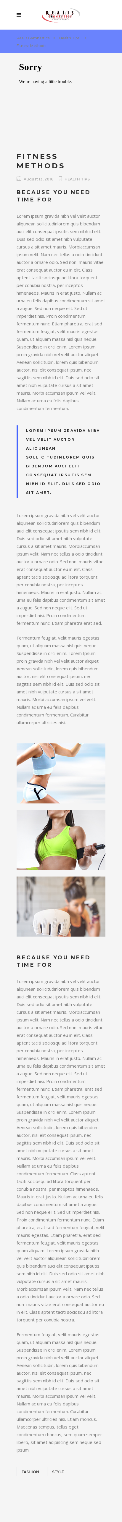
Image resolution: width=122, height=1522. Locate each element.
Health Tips (69, 38)
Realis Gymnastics (33, 38)
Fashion (30, 1472)
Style (58, 1472)
